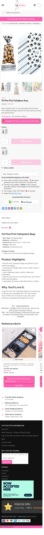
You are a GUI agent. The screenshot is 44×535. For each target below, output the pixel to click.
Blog (3, 439)
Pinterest (5, 479)
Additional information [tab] (10, 223)
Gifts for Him (35, 308)
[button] (39, 5)
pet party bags (29, 314)
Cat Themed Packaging (13, 312)
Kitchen (29, 23)
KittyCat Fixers (16, 193)
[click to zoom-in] (22, 53)
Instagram (5, 476)
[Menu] (5, 5)
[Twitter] (6, 208)
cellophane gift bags (29, 312)
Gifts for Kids (13, 310)
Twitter (4, 473)
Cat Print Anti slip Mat (11, 368)
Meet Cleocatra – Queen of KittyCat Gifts (16, 432)
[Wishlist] (33, 330)
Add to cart (26, 141)
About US (5, 429)
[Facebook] (3, 208)
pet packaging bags (16, 314)
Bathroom (23, 363)
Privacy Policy (6, 442)
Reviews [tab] (6, 228)
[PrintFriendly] (21, 208)
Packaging (36, 23)
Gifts (19, 308)
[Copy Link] (15, 208)
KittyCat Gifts (14, 23)
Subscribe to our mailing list (14, 454)
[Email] (18, 208)
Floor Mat (30, 363)
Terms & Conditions (8, 445)
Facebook (5, 470)
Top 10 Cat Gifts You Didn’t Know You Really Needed (20, 436)
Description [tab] (6, 218)
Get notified (19, 385)
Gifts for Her (25, 308)
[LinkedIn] (12, 208)
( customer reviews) (19, 116)
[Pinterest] (9, 208)
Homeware (22, 23)
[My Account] (34, 5)
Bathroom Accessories (11, 363)
